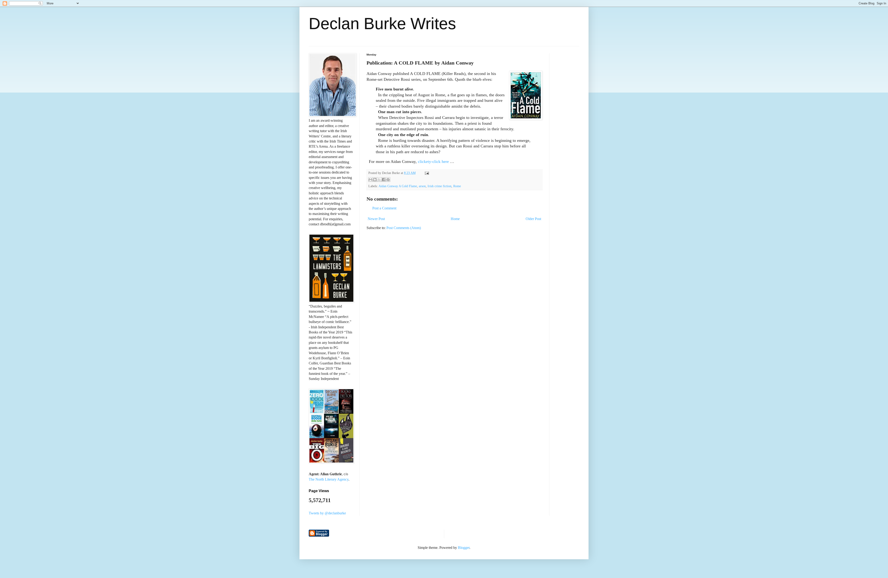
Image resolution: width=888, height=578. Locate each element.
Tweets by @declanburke (327, 513)
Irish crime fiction (439, 186)
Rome (457, 186)
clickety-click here (433, 161)
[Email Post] (426, 173)
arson (422, 186)
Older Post (533, 219)
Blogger (463, 548)
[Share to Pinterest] (388, 179)
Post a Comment (384, 208)
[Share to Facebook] (383, 179)
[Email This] (370, 179)
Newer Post (376, 219)
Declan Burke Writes (382, 24)
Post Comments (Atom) (403, 228)
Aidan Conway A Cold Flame (398, 186)
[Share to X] (379, 179)
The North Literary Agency (328, 479)
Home (455, 219)
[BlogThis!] (375, 179)
